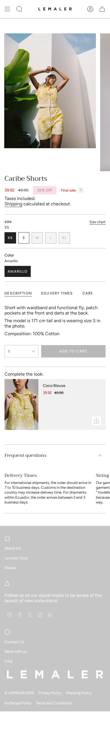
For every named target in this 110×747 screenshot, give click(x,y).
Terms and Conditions (54, 703)
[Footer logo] (55, 674)
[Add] (96, 420)
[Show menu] (7, 9)
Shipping (13, 203)
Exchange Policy (18, 703)
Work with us (16, 651)
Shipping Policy (79, 692)
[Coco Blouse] (21, 404)
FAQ (8, 661)
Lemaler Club (16, 558)
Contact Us (15, 642)
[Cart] (102, 9)
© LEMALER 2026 (19, 692)
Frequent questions (25, 455)
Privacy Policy (49, 692)
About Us (13, 548)
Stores (10, 567)
